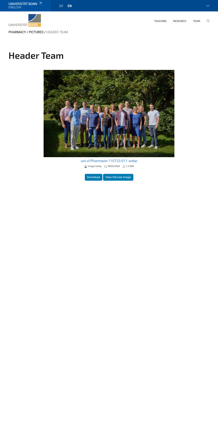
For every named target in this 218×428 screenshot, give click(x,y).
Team (196, 20)
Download (93, 177)
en (70, 6)
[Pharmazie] (25, 20)
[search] (206, 23)
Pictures (36, 32)
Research (179, 20)
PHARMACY (17, 32)
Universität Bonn (23, 4)
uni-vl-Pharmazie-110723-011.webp (109, 161)
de (61, 6)
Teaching (160, 20)
